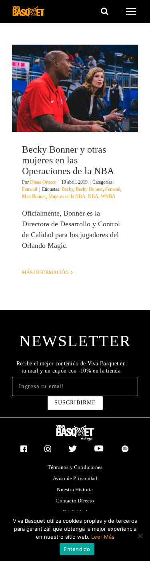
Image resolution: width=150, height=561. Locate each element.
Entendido (77, 549)
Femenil (29, 189)
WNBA (108, 196)
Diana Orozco (43, 182)
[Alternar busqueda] (104, 11)
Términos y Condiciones (75, 467)
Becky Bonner (89, 189)
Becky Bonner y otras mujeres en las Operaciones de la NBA (68, 160)
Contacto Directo (75, 501)
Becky (67, 189)
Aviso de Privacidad (75, 478)
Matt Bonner (34, 196)
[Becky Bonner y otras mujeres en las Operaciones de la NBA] (75, 88)
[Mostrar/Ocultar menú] (132, 11)
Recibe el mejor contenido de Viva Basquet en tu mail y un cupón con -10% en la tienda (71, 367)
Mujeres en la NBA (67, 196)
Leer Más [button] (102, 537)
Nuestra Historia (75, 489)
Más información (45, 272)
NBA (93, 196)
